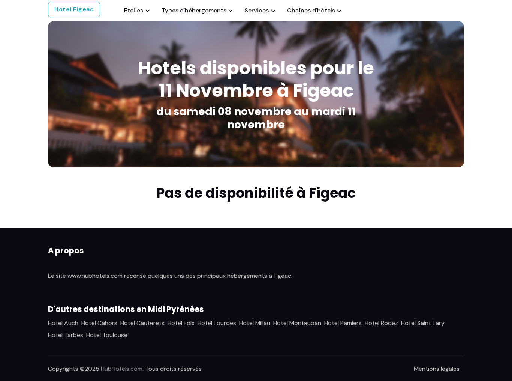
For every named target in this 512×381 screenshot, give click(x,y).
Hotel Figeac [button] (74, 9)
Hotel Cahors (99, 323)
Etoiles (133, 10)
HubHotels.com (121, 369)
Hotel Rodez (381, 323)
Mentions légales (437, 369)
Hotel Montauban (297, 323)
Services (256, 10)
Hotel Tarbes (65, 335)
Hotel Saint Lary (423, 323)
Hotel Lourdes (217, 323)
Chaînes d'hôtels (311, 10)
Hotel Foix (181, 323)
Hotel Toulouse (106, 335)
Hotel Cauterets (142, 323)
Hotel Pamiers (343, 323)
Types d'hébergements (194, 10)
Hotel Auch (63, 323)
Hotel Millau (254, 323)
